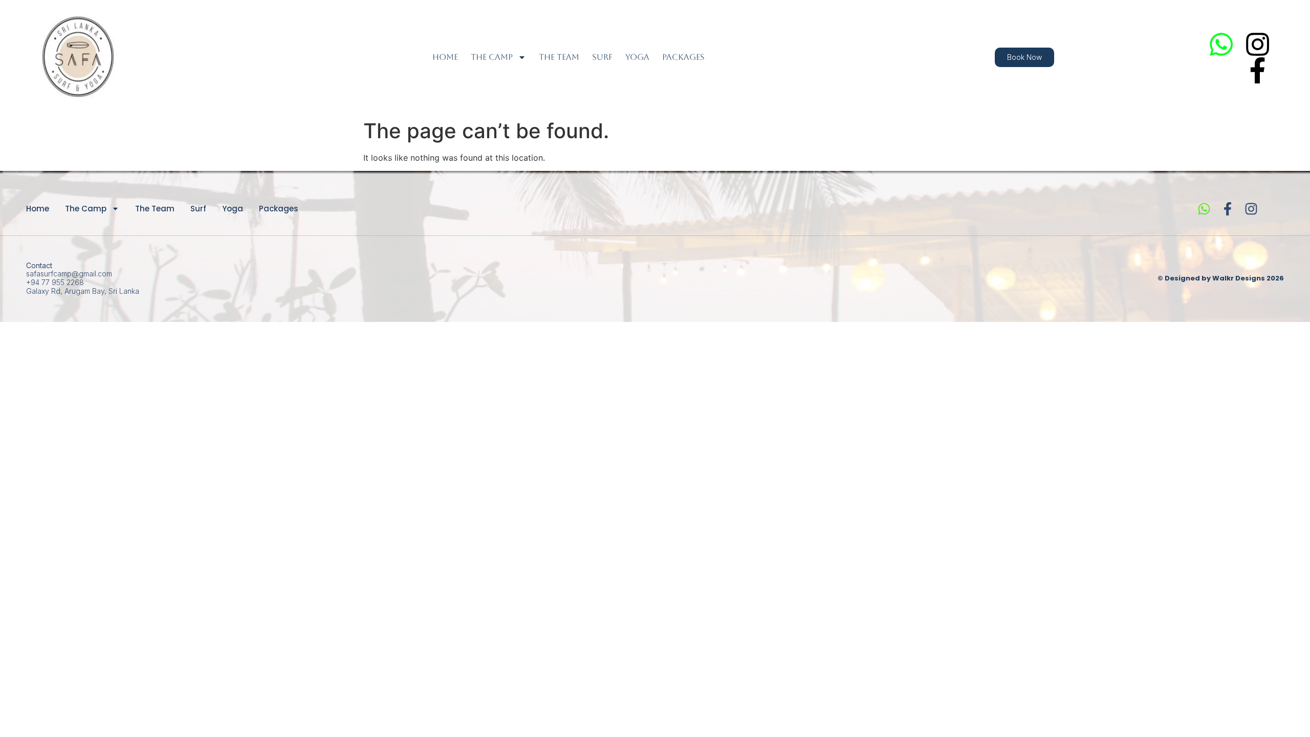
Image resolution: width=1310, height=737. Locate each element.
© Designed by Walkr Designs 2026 (1221, 278)
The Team (559, 57)
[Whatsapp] (1221, 44)
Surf (602, 57)
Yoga (637, 57)
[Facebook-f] (1257, 70)
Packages (683, 57)
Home (445, 57)
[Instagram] (1257, 44)
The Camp (492, 57)
